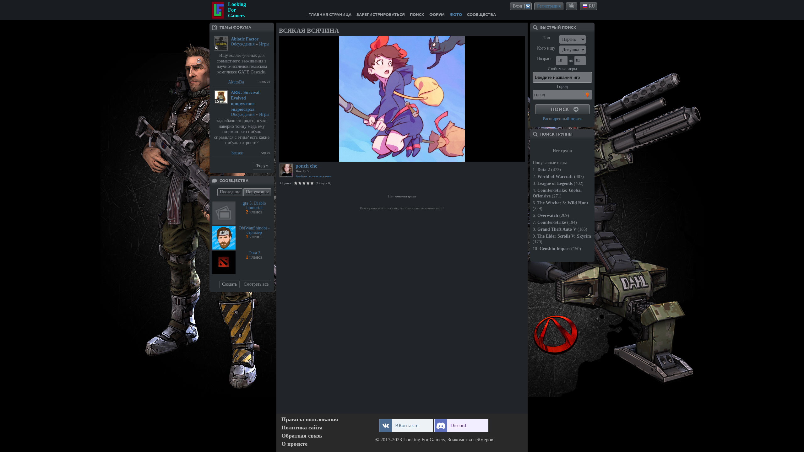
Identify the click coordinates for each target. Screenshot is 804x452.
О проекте (294, 444)
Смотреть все (256, 284)
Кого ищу (546, 48)
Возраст (544, 58)
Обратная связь (301, 436)
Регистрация (549, 6)
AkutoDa (236, 82)
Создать (229, 284)
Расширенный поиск (562, 118)
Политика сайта (302, 428)
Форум (262, 165)
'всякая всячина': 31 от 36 (305, 156)
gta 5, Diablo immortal (254, 205)
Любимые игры (562, 69)
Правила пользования (309, 419)
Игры (264, 44)
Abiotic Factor (244, 39)
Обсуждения (242, 44)
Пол (546, 37)
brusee (237, 153)
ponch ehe (306, 166)
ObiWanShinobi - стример (254, 230)
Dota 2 (254, 252)
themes (572, 6)
